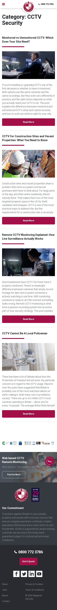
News (5, 584)
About (5, 595)
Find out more (13, 474)
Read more (28, 122)
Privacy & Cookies (34, 584)
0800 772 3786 (47, 4)
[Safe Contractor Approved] (15, 443)
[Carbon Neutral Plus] (5, 443)
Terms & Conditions (34, 590)
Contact (6, 601)
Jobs (4, 590)
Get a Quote (28, 561)
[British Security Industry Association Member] (46, 443)
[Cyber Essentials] (20, 443)
